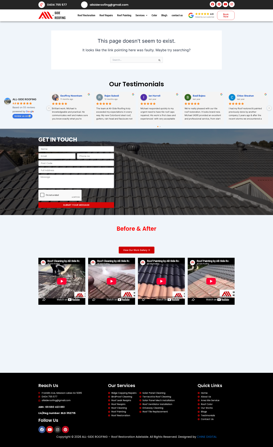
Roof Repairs (106, 15)
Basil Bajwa (199, 95)
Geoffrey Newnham (71, 95)
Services (140, 15)
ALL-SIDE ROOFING (24, 99)
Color (154, 15)
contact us (177, 15)
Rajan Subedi (112, 95)
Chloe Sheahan (245, 95)
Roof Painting (124, 15)
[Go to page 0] (158, 126)
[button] (141, 15)
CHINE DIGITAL (207, 437)
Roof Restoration (86, 15)
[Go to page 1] (160, 126)
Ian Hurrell (154, 95)
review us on (21, 115)
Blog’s (164, 15)
